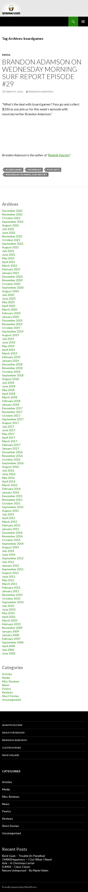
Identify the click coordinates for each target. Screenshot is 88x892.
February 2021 (11, 269)
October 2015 (11, 503)
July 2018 (8, 382)
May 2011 (8, 580)
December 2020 (12, 276)
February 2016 (11, 488)
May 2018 (8, 390)
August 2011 (10, 573)
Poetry (6, 688)
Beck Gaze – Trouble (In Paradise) (23, 855)
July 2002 (8, 649)
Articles (7, 674)
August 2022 (10, 225)
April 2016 (8, 481)
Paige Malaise (10, 755)
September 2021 (13, 243)
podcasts (53, 169)
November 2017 (12, 412)
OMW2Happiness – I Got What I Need (27, 859)
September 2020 (13, 287)
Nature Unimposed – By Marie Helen (25, 870)
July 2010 (8, 605)
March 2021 (9, 265)
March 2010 (9, 620)
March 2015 (9, 521)
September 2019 (13, 331)
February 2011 (11, 587)
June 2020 (8, 298)
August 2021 (10, 247)
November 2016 (12, 455)
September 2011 (13, 569)
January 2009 (10, 631)
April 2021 (8, 262)
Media (6, 54)
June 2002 (8, 653)
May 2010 (8, 613)
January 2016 (10, 492)
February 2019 (11, 357)
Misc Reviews (10, 681)
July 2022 (8, 229)
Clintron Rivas (11, 747)
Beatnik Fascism (59, 155)
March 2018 (9, 397)
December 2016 (12, 452)
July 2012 (8, 562)
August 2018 (10, 379)
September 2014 (13, 543)
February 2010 (11, 624)
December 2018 (12, 364)
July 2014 (8, 551)
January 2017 (10, 448)
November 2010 (12, 594)
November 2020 (12, 280)
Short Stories (10, 696)
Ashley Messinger (13, 732)
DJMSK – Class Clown (16, 866)
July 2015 (8, 514)
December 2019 (12, 320)
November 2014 (12, 536)
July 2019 (8, 338)
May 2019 (8, 346)
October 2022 (11, 218)
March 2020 (9, 309)
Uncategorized (11, 699)
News (5, 685)
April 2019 (8, 349)
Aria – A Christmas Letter (18, 863)
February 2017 (11, 445)
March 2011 (9, 584)
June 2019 (8, 342)
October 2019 (11, 327)
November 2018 (12, 368)
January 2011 (10, 591)
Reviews (7, 692)
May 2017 (8, 434)
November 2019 (12, 324)
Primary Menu (83, 21)
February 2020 (11, 313)
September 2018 (13, 375)
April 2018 (8, 393)
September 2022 (13, 221)
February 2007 (11, 638)
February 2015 (11, 525)
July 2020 (8, 295)
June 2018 (8, 386)
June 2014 (8, 554)
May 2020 (8, 302)
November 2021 (12, 236)
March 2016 (9, 485)
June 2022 (8, 232)
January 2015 (10, 529)
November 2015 (12, 499)
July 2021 (8, 251)
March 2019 (9, 353)
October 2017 (11, 415)
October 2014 (11, 540)
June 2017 (8, 430)
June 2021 (8, 254)
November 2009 (12, 627)
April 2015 (8, 518)
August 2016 (10, 466)
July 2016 (8, 470)
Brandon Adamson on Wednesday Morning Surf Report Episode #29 (41, 73)
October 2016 (11, 459)
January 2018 (10, 404)
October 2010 (11, 598)
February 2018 (11, 401)
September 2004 (13, 642)
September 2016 (13, 463)
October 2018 (11, 371)
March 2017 (9, 441)
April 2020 (8, 305)
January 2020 (10, 316)
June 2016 (8, 474)
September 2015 (13, 507)
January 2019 (10, 360)
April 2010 (8, 616)
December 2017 (12, 408)
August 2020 (10, 291)
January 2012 (10, 565)
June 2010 (8, 609)
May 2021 (8, 258)
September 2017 (13, 419)
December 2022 (12, 210)
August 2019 (10, 335)
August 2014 (10, 547)
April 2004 (8, 646)
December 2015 (12, 496)
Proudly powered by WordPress (19, 887)
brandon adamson (41, 91)
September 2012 (13, 558)
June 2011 (8, 576)
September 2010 (13, 602)
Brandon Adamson (14, 740)
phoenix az (34, 169)
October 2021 (11, 240)
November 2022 (12, 214)
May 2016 (8, 477)
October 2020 (11, 284)
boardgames (14, 169)
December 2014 (12, 532)
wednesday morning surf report (26, 174)
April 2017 (8, 437)
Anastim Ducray (12, 725)
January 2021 (10, 273)
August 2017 (10, 423)
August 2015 (10, 510)
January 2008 (10, 635)
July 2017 (8, 426)
